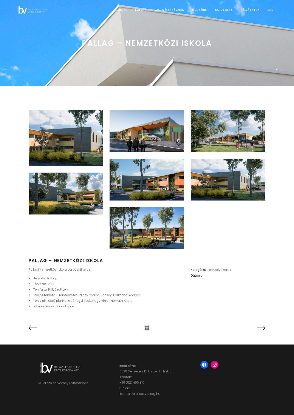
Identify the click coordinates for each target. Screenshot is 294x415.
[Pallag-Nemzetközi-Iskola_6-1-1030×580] (147, 228)
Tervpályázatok (219, 270)
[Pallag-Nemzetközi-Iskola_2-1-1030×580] (228, 131)
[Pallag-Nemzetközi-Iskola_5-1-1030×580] (66, 193)
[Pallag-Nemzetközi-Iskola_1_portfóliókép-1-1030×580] (147, 131)
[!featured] (66, 138)
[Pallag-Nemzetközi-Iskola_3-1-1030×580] (147, 180)
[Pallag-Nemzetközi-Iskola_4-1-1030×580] (228, 180)
